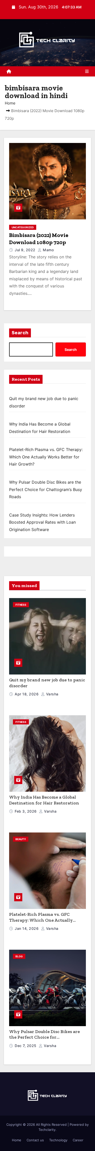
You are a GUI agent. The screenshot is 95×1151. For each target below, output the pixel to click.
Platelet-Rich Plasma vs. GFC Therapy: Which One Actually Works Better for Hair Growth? (46, 457)
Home (10, 103)
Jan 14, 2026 (27, 928)
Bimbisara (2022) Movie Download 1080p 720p (38, 239)
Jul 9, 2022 (25, 250)
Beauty (20, 839)
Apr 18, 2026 (27, 694)
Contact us (35, 1140)
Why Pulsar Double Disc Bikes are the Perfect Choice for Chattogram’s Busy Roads (45, 489)
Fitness (20, 604)
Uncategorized (23, 227)
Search (20, 333)
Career (78, 1140)
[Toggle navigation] (87, 71)
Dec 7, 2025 (26, 1045)
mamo (48, 250)
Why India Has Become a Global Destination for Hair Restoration (44, 800)
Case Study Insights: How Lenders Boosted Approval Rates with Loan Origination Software (42, 522)
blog (19, 956)
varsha (52, 694)
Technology (58, 1140)
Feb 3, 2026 (26, 811)
